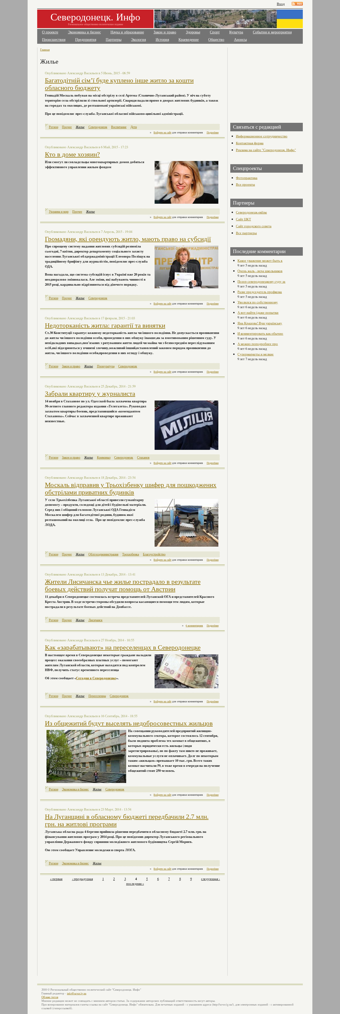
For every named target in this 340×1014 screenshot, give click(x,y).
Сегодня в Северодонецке (96, 678)
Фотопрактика (246, 177)
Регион (53, 127)
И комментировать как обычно (260, 333)
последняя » (135, 883)
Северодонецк (97, 127)
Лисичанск (95, 620)
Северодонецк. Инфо (95, 16)
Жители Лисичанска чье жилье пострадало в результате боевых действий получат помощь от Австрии (123, 585)
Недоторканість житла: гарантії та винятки (105, 325)
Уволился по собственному (257, 302)
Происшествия (53, 40)
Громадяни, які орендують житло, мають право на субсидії (128, 238)
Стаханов (143, 457)
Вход (281, 4)
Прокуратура (105, 366)
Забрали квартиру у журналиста (90, 393)
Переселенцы (97, 696)
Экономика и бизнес (84, 32)
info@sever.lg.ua (76, 993)
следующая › (210, 878)
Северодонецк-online (251, 212)
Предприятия (85, 40)
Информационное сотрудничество (261, 136)
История (162, 40)
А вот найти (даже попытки (257, 312)
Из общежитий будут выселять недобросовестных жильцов (129, 723)
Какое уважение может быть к (259, 260)
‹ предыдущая (82, 878)
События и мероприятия (272, 32)
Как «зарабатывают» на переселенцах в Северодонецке (123, 647)
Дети (133, 127)
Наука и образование (127, 32)
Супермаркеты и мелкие (255, 354)
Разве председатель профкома (259, 291)
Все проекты (245, 184)
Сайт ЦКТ (243, 219)
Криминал (103, 457)
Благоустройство (154, 554)
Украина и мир (59, 212)
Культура (236, 32)
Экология (138, 40)
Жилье (80, 127)
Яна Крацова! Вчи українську (259, 323)
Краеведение (188, 40)
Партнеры (113, 40)
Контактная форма (250, 143)
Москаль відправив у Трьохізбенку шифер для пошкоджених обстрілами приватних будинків (130, 488)
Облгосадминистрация (103, 554)
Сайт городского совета (253, 226)
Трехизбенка (130, 554)
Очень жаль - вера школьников (259, 270)
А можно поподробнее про (257, 343)
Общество (216, 40)
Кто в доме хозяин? (72, 154)
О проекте (50, 32)
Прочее (67, 127)
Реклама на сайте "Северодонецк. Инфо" (266, 149)
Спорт (215, 32)
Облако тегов (49, 997)
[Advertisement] (86, 928)
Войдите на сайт (162, 132)
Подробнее (213, 132)
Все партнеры (246, 232)
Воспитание (118, 127)
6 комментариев (194, 625)
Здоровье (193, 32)
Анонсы (240, 40)
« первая (56, 878)
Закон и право (165, 32)
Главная (45, 49)
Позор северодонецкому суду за (261, 281)
